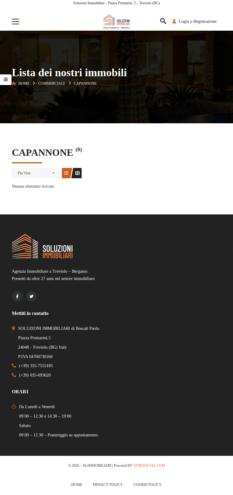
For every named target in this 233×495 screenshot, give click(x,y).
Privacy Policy (108, 485)
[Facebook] (17, 296)
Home (24, 83)
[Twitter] (31, 296)
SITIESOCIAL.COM (149, 465)
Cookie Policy (147, 485)
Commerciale (51, 83)
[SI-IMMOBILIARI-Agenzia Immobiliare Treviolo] (116, 21)
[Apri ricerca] (163, 21)
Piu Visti (24, 173)
